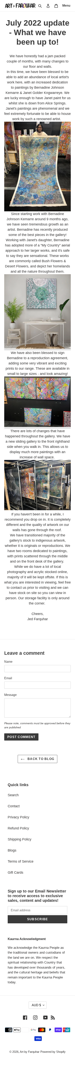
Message (10, 694)
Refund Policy (18, 828)
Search (13, 795)
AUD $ (36, 1005)
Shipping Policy (19, 839)
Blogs (12, 850)
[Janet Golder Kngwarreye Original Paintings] (37, 166)
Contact (14, 806)
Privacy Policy (18, 817)
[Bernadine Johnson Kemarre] (37, 348)
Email (8, 678)
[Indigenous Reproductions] (37, 426)
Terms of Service (20, 861)
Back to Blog (40, 759)
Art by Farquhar (29, 1051)
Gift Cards (15, 872)
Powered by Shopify (53, 1051)
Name (8, 661)
